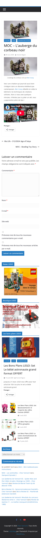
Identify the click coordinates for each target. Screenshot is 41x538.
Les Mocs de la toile (24, 40)
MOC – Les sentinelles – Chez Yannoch (16, 473)
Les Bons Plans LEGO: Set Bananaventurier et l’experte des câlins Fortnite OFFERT (27, 408)
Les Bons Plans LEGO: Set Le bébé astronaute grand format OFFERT (20, 369)
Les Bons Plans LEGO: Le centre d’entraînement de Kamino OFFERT (27, 435)
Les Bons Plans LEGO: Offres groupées (25, 423)
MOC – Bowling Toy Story (26, 147)
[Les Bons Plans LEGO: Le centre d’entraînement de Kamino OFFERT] (9, 437)
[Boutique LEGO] (20, 316)
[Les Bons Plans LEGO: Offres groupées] (9, 424)
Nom (4, 200)
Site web (5, 221)
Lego (13, 40)
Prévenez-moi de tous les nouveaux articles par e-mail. (20, 247)
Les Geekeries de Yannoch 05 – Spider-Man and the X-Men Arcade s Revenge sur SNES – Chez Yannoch (19, 481)
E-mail (5, 211)
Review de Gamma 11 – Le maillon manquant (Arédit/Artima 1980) (20, 502)
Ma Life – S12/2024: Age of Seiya (17, 141)
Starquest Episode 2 (9, 475)
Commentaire (8, 170)
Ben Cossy (30, 78)
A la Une (7, 40)
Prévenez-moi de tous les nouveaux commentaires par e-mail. (16, 236)
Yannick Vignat (21, 55)
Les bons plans (22, 361)
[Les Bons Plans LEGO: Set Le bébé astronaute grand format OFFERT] (20, 347)
